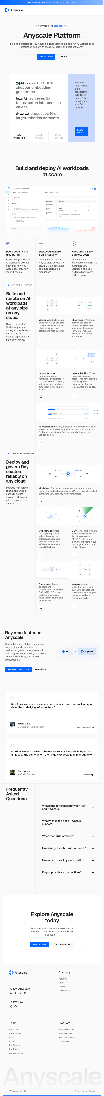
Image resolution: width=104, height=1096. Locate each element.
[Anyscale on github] (25, 993)
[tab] (19, 136)
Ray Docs (13, 1049)
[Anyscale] (18, 972)
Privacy (77, 1091)
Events (12, 1041)
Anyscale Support (66, 1033)
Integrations (64, 1041)
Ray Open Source (66, 1037)
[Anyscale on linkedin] (10, 993)
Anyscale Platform (66, 1029)
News (61, 983)
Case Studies (15, 1033)
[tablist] (38, 136)
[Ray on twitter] (10, 1006)
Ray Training (14, 1045)
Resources (14, 1029)
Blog (11, 1037)
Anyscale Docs (16, 1053)
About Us (63, 979)
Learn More (40, 669)
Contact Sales (65, 990)
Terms (84, 1091)
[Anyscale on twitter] (20, 993)
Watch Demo (46, 56)
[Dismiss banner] (101, 2)
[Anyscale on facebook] (15, 993)
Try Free (62, 56)
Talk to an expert (63, 944)
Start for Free (39, 944)
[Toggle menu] (97, 10)
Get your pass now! (67, 2)
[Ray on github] (15, 1006)
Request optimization (18, 669)
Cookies (92, 1091)
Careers (62, 987)
